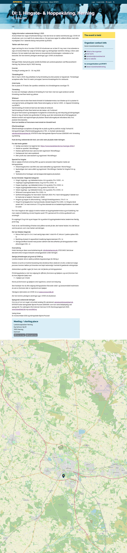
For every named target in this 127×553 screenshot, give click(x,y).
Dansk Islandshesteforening (96, 67)
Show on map (20, 335)
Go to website (91, 59)
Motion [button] (27, 2)
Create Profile (100, 2)
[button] (108, 2)
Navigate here (32, 335)
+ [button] (2, 342)
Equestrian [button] (34, 2)
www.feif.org (32, 309)
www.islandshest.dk (19, 309)
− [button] (2, 344)
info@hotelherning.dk (50, 250)
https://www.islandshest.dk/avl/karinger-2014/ (57, 146)
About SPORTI (54, 2)
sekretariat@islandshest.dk (21, 133)
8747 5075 (90, 54)
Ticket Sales (44, 2)
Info (13, 26)
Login (93, 2)
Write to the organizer (94, 51)
